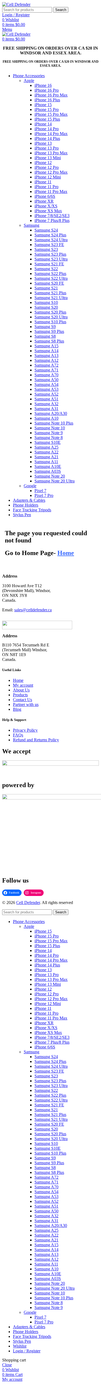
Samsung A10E (47, 466)
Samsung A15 (46, 346)
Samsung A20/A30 (50, 413)
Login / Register (26, 1351)
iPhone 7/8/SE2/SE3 (51, 215)
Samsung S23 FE (49, 244)
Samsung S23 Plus (50, 254)
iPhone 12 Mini (47, 177)
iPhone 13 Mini (47, 157)
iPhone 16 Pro (46, 90)
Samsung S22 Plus (50, 273)
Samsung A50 (46, 379)
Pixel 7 (40, 490)
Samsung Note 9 (48, 432)
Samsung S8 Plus (49, 341)
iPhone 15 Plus (47, 119)
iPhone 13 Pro (46, 148)
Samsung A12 (46, 360)
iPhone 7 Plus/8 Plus (51, 220)
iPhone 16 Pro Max (51, 95)
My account (23, 685)
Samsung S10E (47, 442)
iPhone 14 (43, 124)
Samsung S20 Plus (50, 312)
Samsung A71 (46, 370)
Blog (17, 709)
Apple (29, 80)
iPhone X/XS (45, 206)
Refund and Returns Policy (36, 740)
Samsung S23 (46, 249)
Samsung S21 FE (49, 264)
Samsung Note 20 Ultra (54, 481)
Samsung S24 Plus (50, 235)
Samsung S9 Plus (49, 331)
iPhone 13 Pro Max (51, 153)
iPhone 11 (42, 182)
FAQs (18, 735)
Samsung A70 (46, 375)
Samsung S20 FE (49, 283)
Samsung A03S (47, 471)
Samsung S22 (46, 268)
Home (18, 680)
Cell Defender (28, 902)
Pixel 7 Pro (43, 495)
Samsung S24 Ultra (51, 239)
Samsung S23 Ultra (51, 259)
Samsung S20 (46, 307)
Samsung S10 (46, 302)
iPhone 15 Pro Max (51, 114)
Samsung (31, 225)
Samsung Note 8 (48, 437)
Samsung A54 (46, 384)
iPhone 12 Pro (46, 167)
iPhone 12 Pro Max (51, 172)
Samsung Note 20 (49, 476)
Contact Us (22, 699)
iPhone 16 (43, 85)
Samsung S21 (46, 288)
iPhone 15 (43, 104)
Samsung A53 (46, 389)
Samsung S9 (45, 326)
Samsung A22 (46, 452)
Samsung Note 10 (49, 428)
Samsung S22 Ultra (51, 278)
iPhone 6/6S (44, 196)
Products (20, 695)
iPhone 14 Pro (46, 129)
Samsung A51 (46, 399)
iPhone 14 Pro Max (51, 133)
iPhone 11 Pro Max (50, 191)
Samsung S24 (46, 230)
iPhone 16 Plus (47, 100)
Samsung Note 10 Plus (53, 423)
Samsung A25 (46, 447)
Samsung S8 (45, 336)
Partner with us (26, 704)
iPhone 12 (43, 162)
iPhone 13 (43, 143)
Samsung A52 (46, 394)
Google (30, 485)
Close (7, 1365)
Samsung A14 (46, 350)
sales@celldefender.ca (33, 610)
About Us (21, 690)
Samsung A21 (46, 457)
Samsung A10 (46, 418)
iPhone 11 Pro (46, 186)
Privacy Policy (25, 730)
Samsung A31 (46, 408)
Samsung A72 (46, 365)
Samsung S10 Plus (50, 321)
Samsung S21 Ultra (51, 297)
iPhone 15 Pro (46, 109)
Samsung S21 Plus (50, 293)
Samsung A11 (46, 461)
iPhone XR (44, 201)
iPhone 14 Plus (47, 138)
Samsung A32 (46, 403)
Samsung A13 (46, 355)
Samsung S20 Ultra (51, 317)
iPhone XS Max (48, 211)
